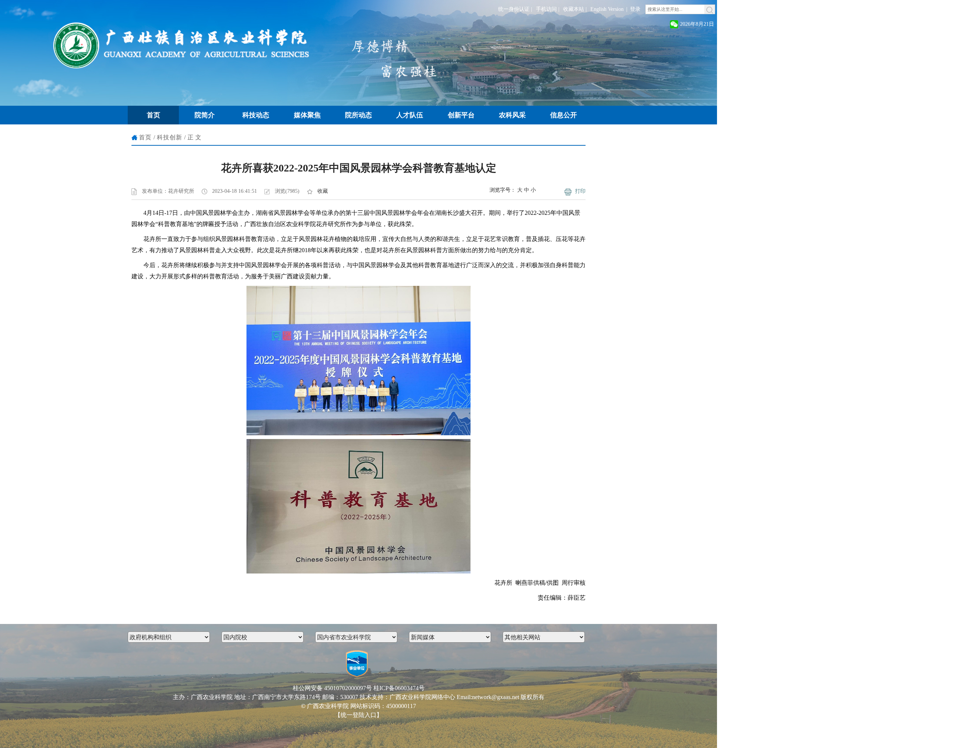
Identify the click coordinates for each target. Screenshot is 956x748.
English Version (607, 9)
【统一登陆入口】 (358, 715)
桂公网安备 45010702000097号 (332, 688)
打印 (580, 191)
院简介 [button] (205, 115)
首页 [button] (153, 115)
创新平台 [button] (461, 115)
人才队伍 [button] (409, 115)
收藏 (322, 191)
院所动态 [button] (358, 115)
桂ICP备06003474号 (399, 688)
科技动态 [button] (255, 115)
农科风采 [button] (512, 115)
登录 (635, 9)
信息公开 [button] (563, 115)
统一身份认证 (514, 9)
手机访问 (546, 9)
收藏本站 (573, 9)
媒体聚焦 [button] (307, 115)
